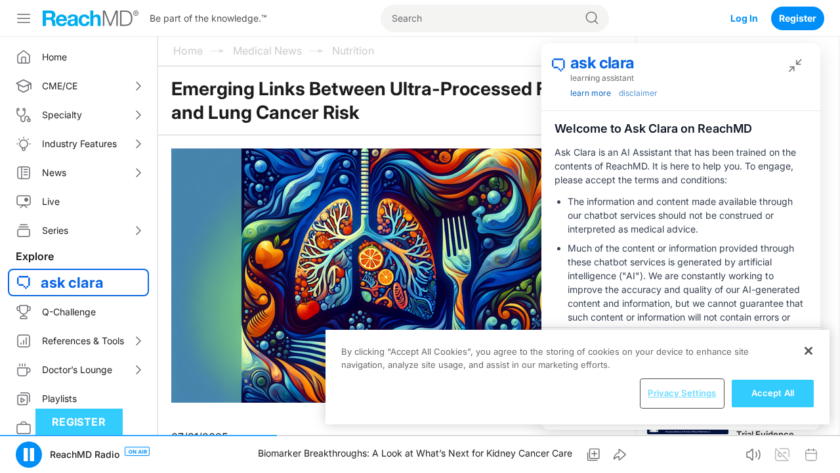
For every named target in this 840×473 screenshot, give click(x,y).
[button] (29, 454)
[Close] (808, 350)
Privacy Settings (682, 393)
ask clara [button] (72, 282)
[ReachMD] (90, 18)
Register (797, 18)
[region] (578, 377)
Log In (744, 18)
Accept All (772, 393)
